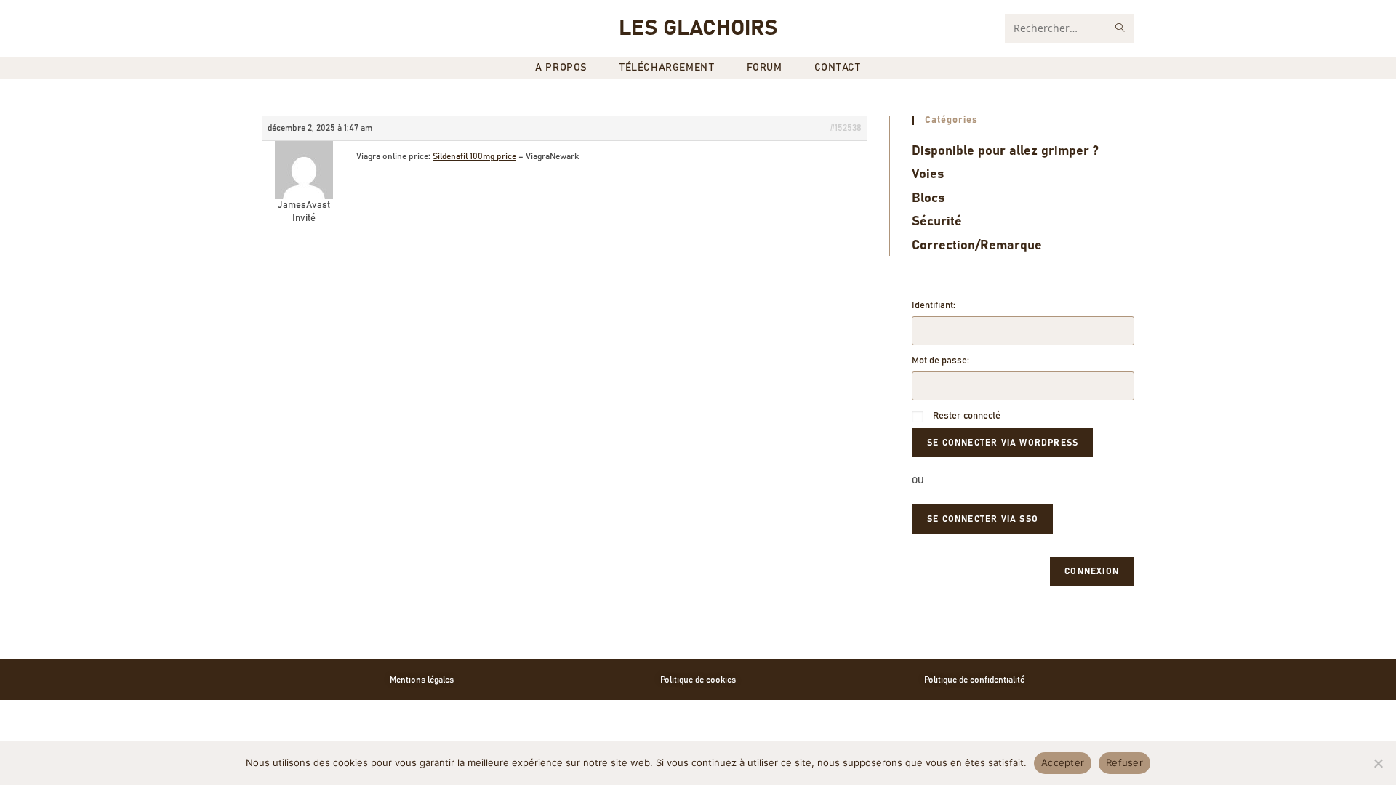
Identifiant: (933, 305)
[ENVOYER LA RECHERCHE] (1120, 28)
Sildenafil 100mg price (474, 156)
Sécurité (937, 221)
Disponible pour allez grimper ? (1005, 151)
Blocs (928, 198)
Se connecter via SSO (982, 519)
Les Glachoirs (698, 28)
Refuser (1124, 762)
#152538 (846, 128)
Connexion (1091, 571)
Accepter (1062, 762)
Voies (928, 174)
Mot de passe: (940, 361)
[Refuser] (1378, 763)
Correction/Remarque (977, 245)
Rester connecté (966, 416)
